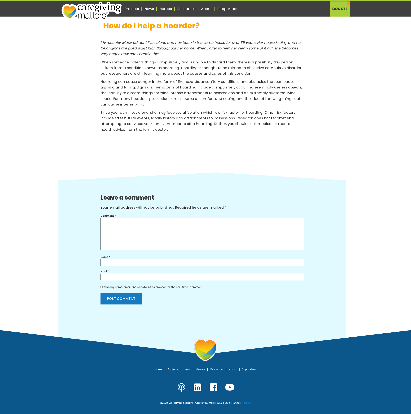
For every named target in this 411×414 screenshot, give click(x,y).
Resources (186, 9)
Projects (132, 9)
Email (105, 271)
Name (105, 257)
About (206, 9)
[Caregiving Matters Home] (91, 11)
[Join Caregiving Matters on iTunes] (181, 387)
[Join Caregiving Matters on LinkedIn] (197, 387)
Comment (108, 216)
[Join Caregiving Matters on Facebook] (213, 387)
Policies (246, 403)
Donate (339, 9)
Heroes (165, 9)
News (149, 9)
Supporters (227, 9)
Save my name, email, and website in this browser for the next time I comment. (153, 287)
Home (158, 369)
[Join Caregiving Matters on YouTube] (229, 387)
